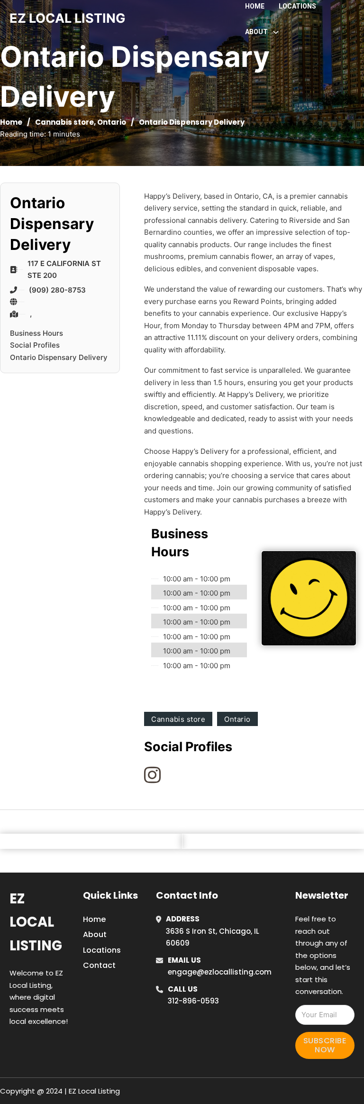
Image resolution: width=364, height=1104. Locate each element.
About (95, 934)
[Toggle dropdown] (276, 32)
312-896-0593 (193, 1001)
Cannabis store (64, 122)
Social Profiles (35, 345)
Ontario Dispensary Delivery (59, 357)
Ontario (111, 122)
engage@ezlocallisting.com (220, 972)
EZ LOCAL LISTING (67, 18)
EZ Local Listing (35, 922)
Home (254, 6)
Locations (297, 6)
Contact (99, 965)
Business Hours (36, 333)
